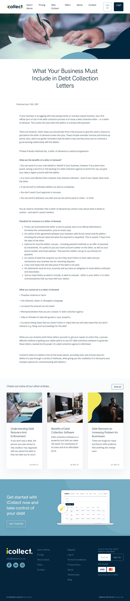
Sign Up (107, 6)
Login (118, 5)
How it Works (29, 7)
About (80, 5)
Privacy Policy (74, 564)
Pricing (42, 5)
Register (71, 549)
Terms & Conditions (77, 559)
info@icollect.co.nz (16, 558)
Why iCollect (55, 7)
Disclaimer (27, 597)
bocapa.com (118, 597)
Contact (92, 5)
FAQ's (68, 5)
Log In (70, 554)
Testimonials (73, 574)
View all (117, 386)
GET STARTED (16, 524)
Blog (70, 579)
